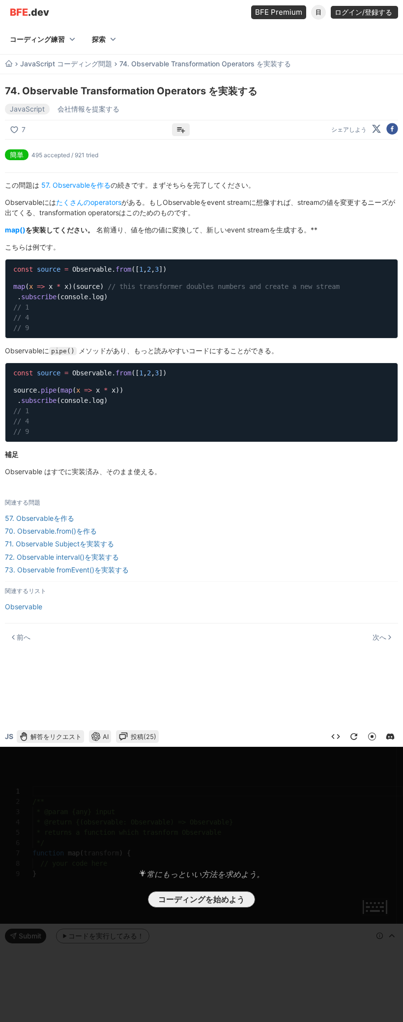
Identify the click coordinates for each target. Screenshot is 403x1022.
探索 (99, 39)
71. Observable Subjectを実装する (59, 543)
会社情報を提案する (88, 109)
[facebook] (392, 129)
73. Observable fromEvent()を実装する (67, 570)
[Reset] (354, 736)
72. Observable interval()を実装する (62, 557)
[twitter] (376, 129)
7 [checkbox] (24, 129)
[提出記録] (336, 736)
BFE (29, 12)
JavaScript (27, 109)
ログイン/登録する (364, 12)
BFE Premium (278, 12)
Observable (23, 606)
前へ (23, 637)
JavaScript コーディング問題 (66, 64)
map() (15, 230)
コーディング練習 (37, 39)
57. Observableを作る (76, 185)
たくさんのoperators (88, 202)
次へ (379, 637)
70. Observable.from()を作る (51, 531)
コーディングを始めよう (201, 899)
